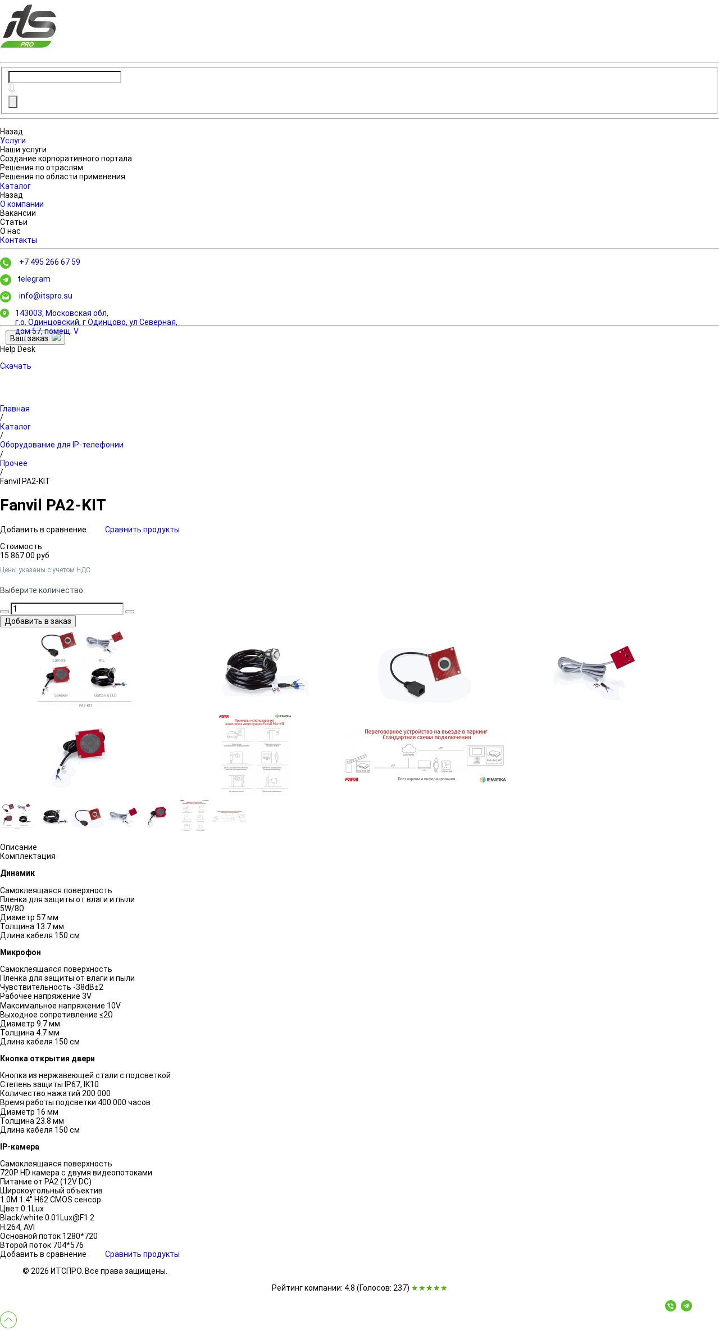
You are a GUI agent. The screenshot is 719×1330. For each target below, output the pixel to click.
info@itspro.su (45, 295)
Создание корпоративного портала (66, 158)
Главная (15, 408)
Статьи (14, 222)
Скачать (15, 365)
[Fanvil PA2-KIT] (84, 669)
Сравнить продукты (142, 529)
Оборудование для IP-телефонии (62, 444)
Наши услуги (23, 149)
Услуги (13, 140)
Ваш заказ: (31, 338)
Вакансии (18, 213)
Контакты (18, 240)
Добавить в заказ (37, 621)
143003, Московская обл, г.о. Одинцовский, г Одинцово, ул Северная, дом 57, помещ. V (96, 322)
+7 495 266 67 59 (49, 261)
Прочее (14, 463)
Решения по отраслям (41, 167)
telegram (34, 278)
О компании (22, 204)
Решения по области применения (62, 176)
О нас (10, 231)
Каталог (15, 186)
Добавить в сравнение (44, 529)
